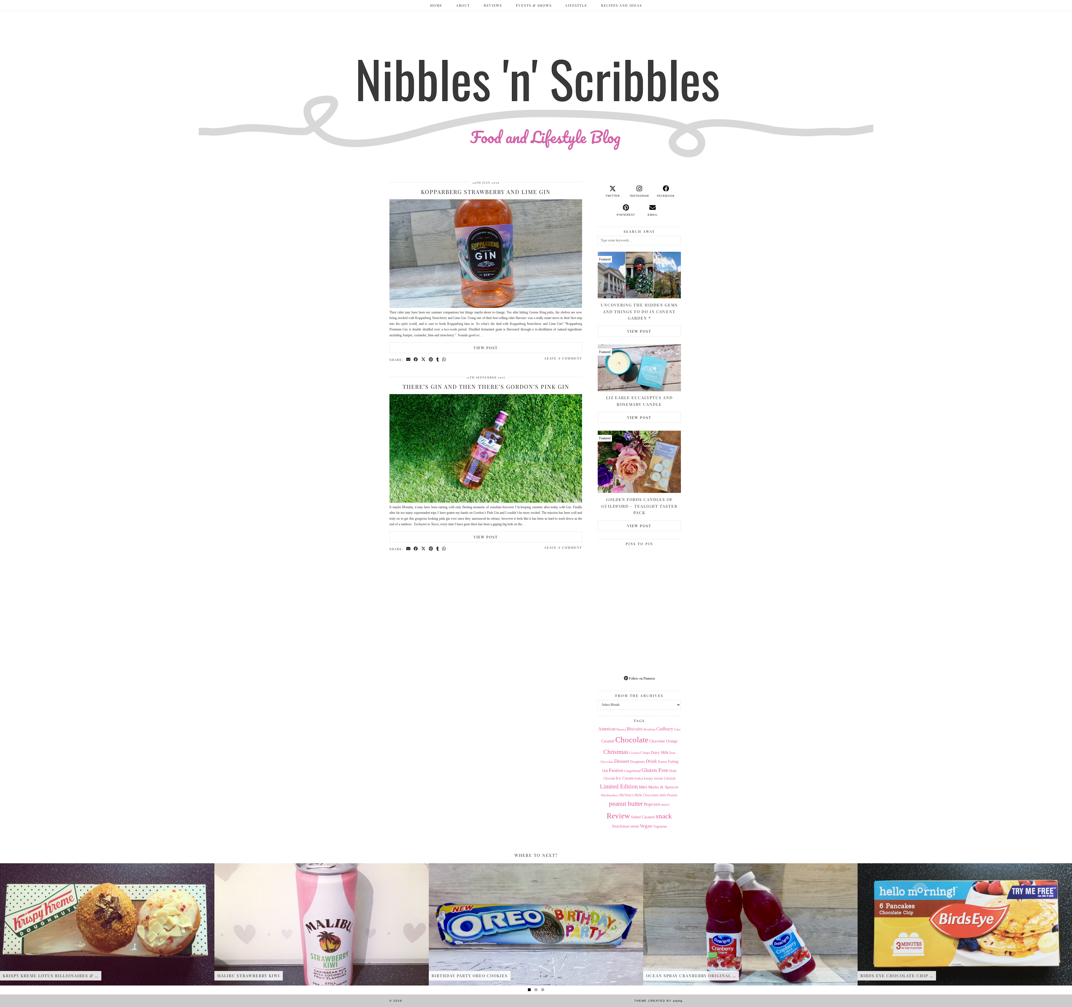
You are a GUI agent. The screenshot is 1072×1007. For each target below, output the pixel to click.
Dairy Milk (659, 753)
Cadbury (664, 729)
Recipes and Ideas (621, 5)
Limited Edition (619, 786)
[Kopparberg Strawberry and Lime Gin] (485, 307)
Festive (616, 770)
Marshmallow (610, 795)
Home (436, 5)
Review (618, 816)
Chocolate (632, 739)
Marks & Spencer (663, 787)
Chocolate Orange (663, 741)
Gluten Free (655, 770)
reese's (665, 805)
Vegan (646, 826)
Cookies (634, 752)
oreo (662, 795)
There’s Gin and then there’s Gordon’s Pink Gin (486, 386)
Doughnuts (637, 762)
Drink (651, 761)
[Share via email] (408, 359)
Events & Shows (534, 5)
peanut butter (626, 803)
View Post (486, 347)
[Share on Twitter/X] (423, 359)
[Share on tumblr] (437, 359)
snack (664, 816)
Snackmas (621, 826)
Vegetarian (660, 826)
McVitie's (626, 795)
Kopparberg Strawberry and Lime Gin (486, 191)
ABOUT (463, 5)
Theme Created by (658, 1000)
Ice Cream (625, 778)
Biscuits (635, 729)
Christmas (615, 752)
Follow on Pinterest (641, 678)
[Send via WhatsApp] (444, 359)
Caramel (607, 741)
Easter (662, 761)
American (607, 729)
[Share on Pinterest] (431, 359)
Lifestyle (576, 5)
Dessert (621, 761)
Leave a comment (563, 358)
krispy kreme (653, 778)
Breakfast (649, 729)
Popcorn (652, 804)
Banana (621, 729)
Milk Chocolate (647, 795)
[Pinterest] (618, 569)
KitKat (639, 778)
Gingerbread (632, 771)
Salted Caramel (643, 817)
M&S (643, 787)
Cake (677, 729)
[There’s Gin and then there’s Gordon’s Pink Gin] (485, 502)
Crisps (645, 753)
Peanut (672, 795)
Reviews (493, 5)
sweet (634, 826)
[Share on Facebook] (416, 359)
